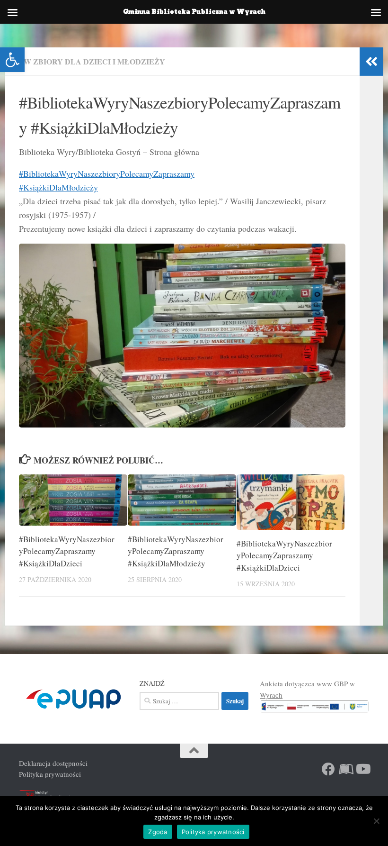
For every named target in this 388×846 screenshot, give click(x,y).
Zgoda (157, 832)
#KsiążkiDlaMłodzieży (58, 187)
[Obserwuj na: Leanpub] (345, 769)
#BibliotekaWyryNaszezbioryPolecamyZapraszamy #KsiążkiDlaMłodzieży (175, 551)
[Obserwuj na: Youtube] (362, 769)
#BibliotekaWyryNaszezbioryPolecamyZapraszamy (106, 173)
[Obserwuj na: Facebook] (328, 769)
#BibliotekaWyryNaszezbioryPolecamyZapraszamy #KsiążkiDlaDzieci (67, 551)
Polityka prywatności (50, 774)
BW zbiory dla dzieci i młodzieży (92, 61)
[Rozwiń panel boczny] (371, 61)
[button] (12, 59)
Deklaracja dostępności (53, 763)
